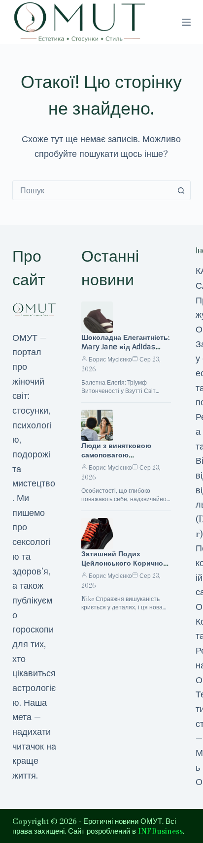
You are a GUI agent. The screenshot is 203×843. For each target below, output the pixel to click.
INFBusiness (160, 831)
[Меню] (186, 22)
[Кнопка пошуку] (180, 190)
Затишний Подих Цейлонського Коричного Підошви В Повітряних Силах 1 (125, 567)
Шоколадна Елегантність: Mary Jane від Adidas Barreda (125, 347)
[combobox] (92, 190)
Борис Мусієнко (110, 359)
